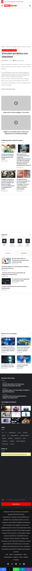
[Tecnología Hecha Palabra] (10, 6)
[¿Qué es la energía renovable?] (24, 359)
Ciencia (11, 554)
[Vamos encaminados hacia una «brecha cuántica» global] (24, 341)
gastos (3, 435)
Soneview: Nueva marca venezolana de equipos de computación (13, 273)
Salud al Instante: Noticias (23, 46)
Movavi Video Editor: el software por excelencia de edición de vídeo (20, 260)
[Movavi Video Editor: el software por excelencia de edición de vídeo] (6, 261)
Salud (20, 557)
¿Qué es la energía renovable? (22, 366)
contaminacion (12, 432)
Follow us (4, 449)
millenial (4, 438)
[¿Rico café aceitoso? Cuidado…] (6, 408)
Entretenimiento (8, 557)
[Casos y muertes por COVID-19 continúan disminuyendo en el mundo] (8, 148)
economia (25, 432)
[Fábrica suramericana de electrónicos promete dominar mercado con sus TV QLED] (6, 420)
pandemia (10, 438)
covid (19, 432)
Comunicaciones (18, 554)
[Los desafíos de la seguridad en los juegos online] (6, 281)
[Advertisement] (16, 25)
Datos (25, 554)
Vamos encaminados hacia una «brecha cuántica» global (23, 348)
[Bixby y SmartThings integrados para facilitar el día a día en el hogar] (16, 414)
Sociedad (25, 557)
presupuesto (18, 438)
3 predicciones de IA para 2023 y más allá (7, 366)
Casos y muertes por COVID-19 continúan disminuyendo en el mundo (7, 156)
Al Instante (16, 559)
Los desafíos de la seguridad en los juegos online (20, 280)
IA (7, 435)
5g (2, 432)
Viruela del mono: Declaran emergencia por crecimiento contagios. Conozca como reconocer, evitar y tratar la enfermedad (23, 184)
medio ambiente (14, 435)
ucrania (12, 444)
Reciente (23, 253)
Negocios (15, 557)
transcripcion (5, 444)
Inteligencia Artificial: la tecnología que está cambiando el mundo (8, 348)
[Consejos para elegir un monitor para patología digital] (6, 414)
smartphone (5, 441)
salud (24, 438)
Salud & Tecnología (11, 46)
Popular (8, 253)
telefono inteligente (20, 441)
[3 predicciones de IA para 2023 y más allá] (8, 359)
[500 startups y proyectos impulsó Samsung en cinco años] (16, 420)
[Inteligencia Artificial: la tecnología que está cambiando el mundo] (8, 341)
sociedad (12, 441)
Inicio (4, 46)
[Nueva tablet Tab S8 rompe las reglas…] (26, 420)
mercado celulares (24, 435)
